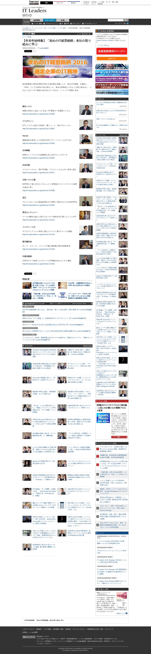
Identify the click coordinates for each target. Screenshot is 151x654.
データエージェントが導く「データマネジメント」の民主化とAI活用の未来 (79, 366)
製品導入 (73, 3)
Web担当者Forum (72, 639)
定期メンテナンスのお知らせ (105, 119)
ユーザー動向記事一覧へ (84, 34)
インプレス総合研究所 (85, 639)
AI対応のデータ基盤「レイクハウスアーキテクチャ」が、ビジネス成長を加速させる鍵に (79, 380)
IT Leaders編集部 (43, 48)
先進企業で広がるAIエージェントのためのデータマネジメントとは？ (79, 491)
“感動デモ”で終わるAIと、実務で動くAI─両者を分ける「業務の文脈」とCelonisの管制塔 (79, 352)
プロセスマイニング (51, 23)
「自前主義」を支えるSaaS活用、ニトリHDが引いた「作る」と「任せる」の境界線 (44, 296)
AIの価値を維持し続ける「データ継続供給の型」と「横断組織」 (106, 244)
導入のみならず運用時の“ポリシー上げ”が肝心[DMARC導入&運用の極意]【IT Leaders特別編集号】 (56, 331)
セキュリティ (76, 23)
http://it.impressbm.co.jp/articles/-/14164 (38, 234)
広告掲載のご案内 (58, 629)
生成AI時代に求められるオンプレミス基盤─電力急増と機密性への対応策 (44, 547)
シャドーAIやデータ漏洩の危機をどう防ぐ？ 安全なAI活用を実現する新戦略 (79, 449)
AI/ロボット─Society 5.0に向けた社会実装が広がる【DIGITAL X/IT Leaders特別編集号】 (53, 325)
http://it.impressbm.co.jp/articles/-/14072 (38, 173)
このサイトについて (28, 629)
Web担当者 (86, 2)
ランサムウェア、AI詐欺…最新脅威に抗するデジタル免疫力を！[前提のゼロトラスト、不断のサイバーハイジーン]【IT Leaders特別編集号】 (57, 339)
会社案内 (68, 629)
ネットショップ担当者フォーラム (47, 641)
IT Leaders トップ (27, 28)
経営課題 (37, 20)
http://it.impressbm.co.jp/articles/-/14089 (38, 190)
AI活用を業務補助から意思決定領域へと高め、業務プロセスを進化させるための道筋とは (79, 422)
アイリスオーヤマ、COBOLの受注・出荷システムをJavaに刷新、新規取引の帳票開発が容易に (80, 296)
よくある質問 (33, 632)
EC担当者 (94, 2)
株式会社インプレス (43, 636)
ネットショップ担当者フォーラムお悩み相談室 (72, 641)
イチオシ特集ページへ (118, 437)
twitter (23, 15)
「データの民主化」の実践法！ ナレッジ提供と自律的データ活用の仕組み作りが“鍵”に (79, 435)
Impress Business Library (104, 40)
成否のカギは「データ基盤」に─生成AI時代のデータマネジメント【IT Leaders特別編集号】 (54, 318)
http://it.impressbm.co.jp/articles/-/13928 (38, 114)
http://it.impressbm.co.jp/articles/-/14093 (38, 205)
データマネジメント (90, 23)
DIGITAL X (107, 641)
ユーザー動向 (38, 23)
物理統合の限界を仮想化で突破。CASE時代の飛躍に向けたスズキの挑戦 (79, 477)
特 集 (63, 20)
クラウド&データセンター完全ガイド (48, 639)
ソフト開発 (101, 2)
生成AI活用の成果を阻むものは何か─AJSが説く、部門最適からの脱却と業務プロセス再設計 (44, 366)
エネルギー (86, 4)
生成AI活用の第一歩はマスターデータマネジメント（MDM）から (106, 218)
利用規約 (38, 629)
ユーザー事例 (62, 28)
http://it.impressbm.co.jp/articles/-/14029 (38, 143)
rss (30, 15)
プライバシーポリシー (79, 629)
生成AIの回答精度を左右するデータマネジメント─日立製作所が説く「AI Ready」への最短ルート (44, 477)
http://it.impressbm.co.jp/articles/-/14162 (38, 264)
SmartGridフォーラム (110, 639)
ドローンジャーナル (118, 641)
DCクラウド (60, 3)
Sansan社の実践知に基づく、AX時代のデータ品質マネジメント (106, 174)
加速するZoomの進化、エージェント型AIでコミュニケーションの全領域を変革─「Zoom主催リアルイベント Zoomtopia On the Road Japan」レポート (79, 521)
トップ (26, 22)
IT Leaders (34, 10)
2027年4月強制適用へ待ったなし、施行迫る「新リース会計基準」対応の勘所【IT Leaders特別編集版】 (57, 311)
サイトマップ (109, 629)
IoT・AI (108, 2)
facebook (27, 15)
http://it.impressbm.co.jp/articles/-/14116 (38, 220)
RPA (67, 23)
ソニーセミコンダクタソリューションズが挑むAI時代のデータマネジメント (79, 463)
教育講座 (100, 4)
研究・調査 (115, 2)
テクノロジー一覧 (40, 28)
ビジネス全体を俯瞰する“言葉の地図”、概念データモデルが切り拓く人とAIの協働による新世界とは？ (44, 449)
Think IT (62, 639)
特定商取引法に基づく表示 (95, 629)
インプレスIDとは (103, 45)
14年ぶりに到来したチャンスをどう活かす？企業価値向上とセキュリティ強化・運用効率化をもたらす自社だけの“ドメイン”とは (106, 375)
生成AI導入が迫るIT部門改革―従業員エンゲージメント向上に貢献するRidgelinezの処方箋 (79, 533)
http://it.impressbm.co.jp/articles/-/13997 (38, 129)
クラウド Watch (98, 639)
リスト (34, 51)
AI (62, 23)
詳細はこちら (120, 613)
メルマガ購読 (47, 629)
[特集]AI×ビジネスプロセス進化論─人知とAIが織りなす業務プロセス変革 (112, 408)
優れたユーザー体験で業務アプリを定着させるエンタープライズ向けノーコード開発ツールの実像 (44, 505)
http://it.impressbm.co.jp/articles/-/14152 (38, 249)
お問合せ (25, 632)
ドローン (93, 4)
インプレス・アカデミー (44, 643)
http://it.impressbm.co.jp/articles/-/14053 (38, 158)
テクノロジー (49, 20)
